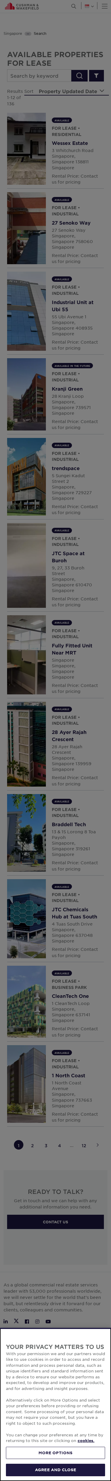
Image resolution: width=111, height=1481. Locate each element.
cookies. (86, 1440)
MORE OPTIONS (55, 1452)
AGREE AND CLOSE (55, 1469)
